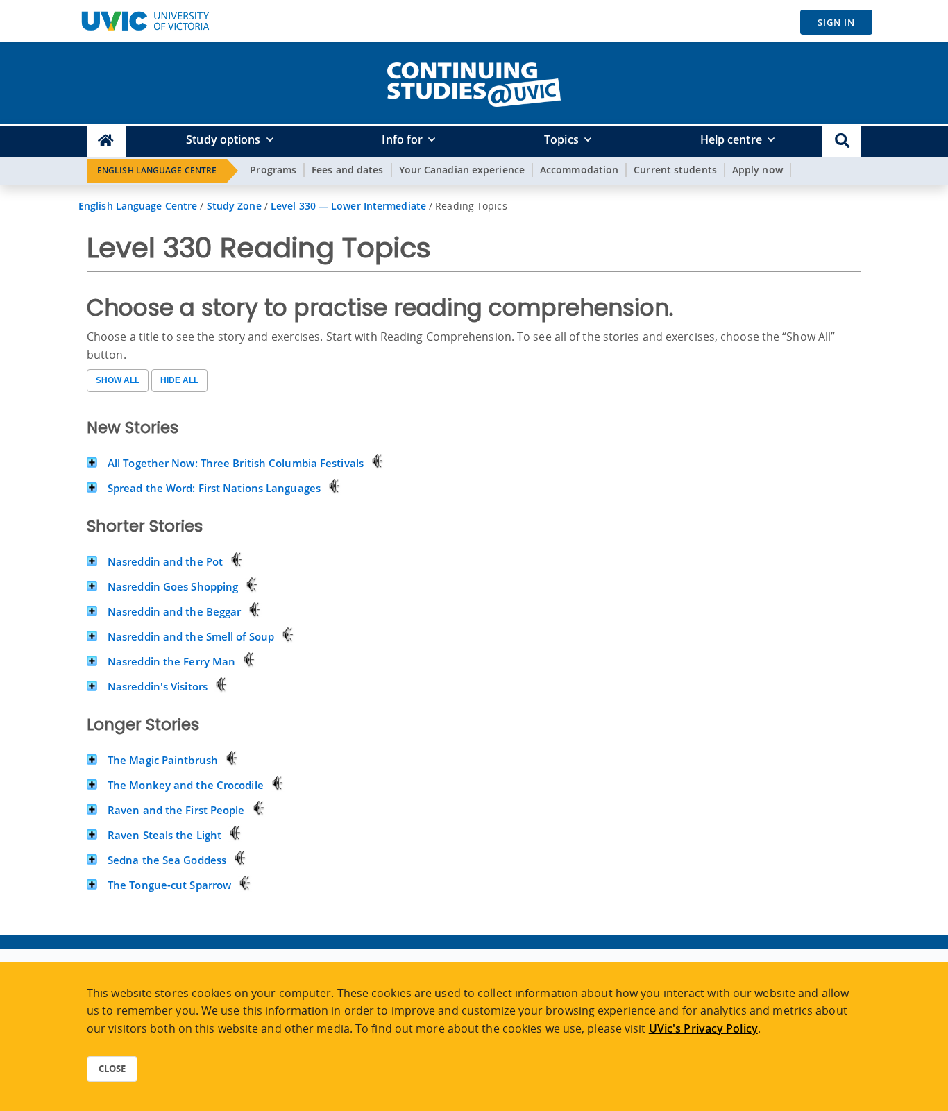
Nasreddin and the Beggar (174, 611)
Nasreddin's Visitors (158, 686)
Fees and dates (347, 169)
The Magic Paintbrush (163, 760)
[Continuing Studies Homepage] (106, 141)
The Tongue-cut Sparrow (169, 885)
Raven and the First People (176, 810)
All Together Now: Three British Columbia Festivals (236, 463)
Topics (561, 139)
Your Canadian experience (462, 169)
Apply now (757, 169)
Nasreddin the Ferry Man (171, 661)
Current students (675, 169)
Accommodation (579, 169)
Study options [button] (223, 139)
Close (112, 1068)
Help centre (731, 139)
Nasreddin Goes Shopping (173, 586)
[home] (474, 82)
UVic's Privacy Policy (703, 1028)
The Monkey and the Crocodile (186, 785)
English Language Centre (157, 170)
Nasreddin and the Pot (165, 561)
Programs (273, 169)
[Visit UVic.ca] (145, 20)
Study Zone (234, 205)
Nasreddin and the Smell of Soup (191, 636)
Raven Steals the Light (164, 835)
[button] (841, 141)
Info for (402, 139)
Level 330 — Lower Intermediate (348, 205)
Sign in (836, 22)
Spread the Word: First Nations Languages (214, 488)
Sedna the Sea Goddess (167, 860)
